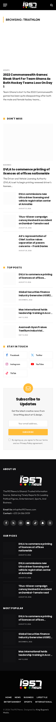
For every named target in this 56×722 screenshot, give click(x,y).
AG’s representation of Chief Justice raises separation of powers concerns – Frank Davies (33, 241)
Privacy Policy (26, 443)
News (18, 697)
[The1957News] (27, 5)
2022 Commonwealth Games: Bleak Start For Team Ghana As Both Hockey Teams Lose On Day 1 (27, 81)
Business (29, 697)
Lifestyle (42, 697)
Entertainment (12, 702)
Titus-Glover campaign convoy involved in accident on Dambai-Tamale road (35, 220)
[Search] (51, 5)
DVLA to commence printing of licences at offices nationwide (26, 171)
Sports (28, 702)
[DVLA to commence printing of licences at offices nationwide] (28, 142)
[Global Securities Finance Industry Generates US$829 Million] (9, 296)
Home (8, 697)
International (43, 702)
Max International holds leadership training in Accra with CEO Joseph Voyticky (35, 313)
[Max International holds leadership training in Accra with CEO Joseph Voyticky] (9, 314)
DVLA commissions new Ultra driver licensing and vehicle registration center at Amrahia (35, 199)
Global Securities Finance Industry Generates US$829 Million (35, 295)
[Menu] (5, 5)
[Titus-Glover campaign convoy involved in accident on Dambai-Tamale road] (9, 221)
